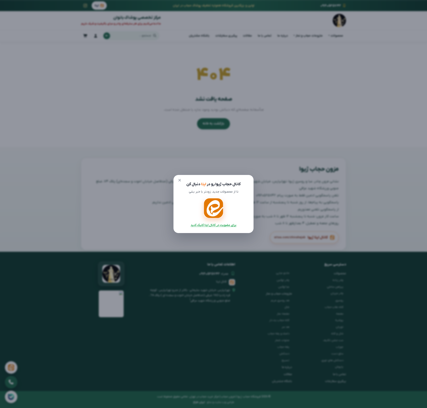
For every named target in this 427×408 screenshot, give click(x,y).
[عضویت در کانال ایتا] (213, 208)
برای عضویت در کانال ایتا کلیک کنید (213, 225)
